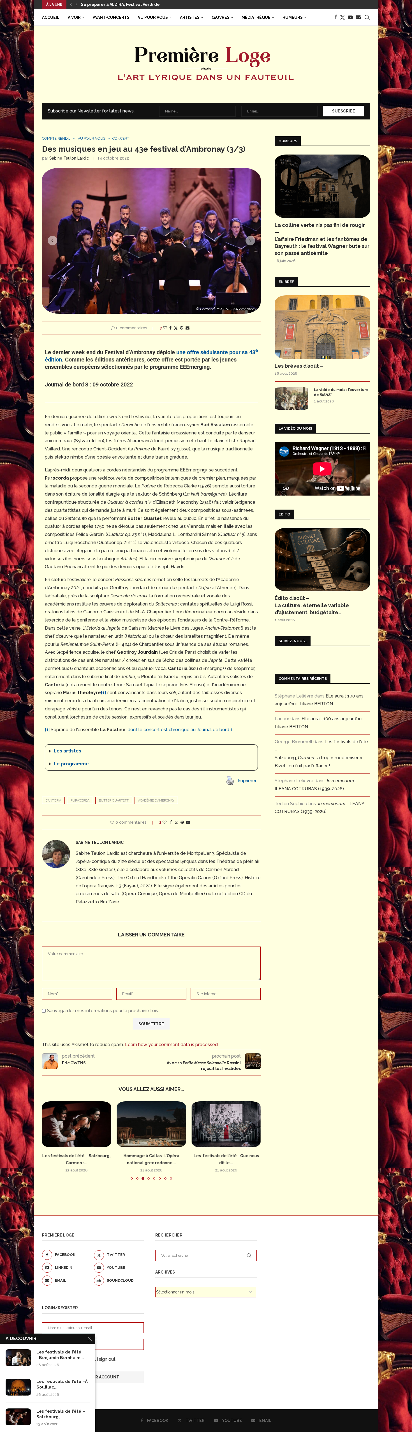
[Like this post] (165, 328)
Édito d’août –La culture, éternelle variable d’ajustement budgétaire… (312, 605)
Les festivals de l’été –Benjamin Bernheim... (60, 1355)
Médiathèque (256, 17)
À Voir (74, 17)
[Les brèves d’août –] (322, 327)
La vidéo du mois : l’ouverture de (341, 392)
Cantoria (53, 800)
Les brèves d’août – (299, 366)
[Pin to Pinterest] (181, 328)
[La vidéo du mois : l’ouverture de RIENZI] (291, 398)
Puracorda (80, 800)
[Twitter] (342, 17)
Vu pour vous (153, 17)
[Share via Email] (187, 328)
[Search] (367, 17)
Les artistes (67, 751)
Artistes (190, 17)
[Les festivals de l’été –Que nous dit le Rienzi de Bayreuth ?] (226, 1124)
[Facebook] (335, 17)
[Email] (358, 17)
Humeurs (293, 17)
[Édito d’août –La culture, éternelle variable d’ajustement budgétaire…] (322, 559)
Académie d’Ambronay (156, 800)
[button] (71, 4)
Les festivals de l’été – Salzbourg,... (60, 1414)
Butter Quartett (114, 800)
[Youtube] (350, 17)
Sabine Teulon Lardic (69, 158)
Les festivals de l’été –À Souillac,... (62, 1384)
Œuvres (221, 17)
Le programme (71, 763)
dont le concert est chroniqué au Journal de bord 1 (180, 729)
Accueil (50, 17)
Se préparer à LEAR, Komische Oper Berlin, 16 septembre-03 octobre (150, 4)
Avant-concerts (111, 17)
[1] (103, 692)
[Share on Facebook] (170, 328)
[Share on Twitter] (176, 328)
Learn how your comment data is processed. (172, 1044)
